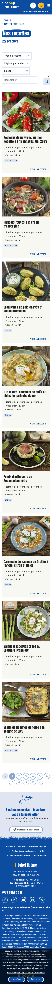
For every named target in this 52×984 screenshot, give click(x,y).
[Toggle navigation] (48, 6)
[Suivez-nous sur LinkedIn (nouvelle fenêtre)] (14, 900)
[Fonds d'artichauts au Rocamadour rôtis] (26, 451)
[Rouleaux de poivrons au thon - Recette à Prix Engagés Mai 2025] (26, 112)
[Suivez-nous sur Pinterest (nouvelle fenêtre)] (41, 900)
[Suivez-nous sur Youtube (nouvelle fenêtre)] (23, 900)
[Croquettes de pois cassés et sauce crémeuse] (26, 281)
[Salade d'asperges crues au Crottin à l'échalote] (26, 621)
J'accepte (35, 979)
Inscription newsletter (28, 829)
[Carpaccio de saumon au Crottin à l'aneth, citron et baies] (26, 536)
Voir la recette (38, 169)
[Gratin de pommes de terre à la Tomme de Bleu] (26, 702)
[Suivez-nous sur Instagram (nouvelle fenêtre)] (32, 900)
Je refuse (16, 979)
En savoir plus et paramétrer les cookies (26, 973)
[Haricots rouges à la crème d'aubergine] (26, 196)
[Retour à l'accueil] (8, 3)
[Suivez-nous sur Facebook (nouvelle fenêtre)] (5, 900)
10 (32, 782)
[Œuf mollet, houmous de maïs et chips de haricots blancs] (26, 366)
